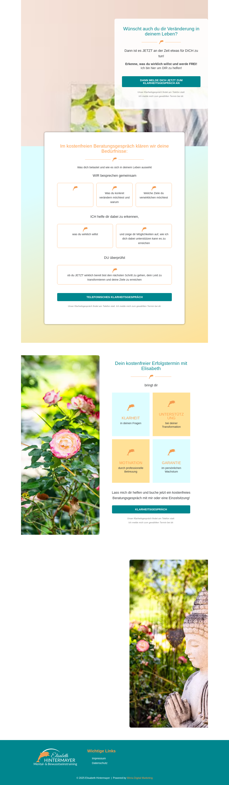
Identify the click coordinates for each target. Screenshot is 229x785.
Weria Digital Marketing (140, 778)
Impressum (99, 758)
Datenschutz (99, 763)
